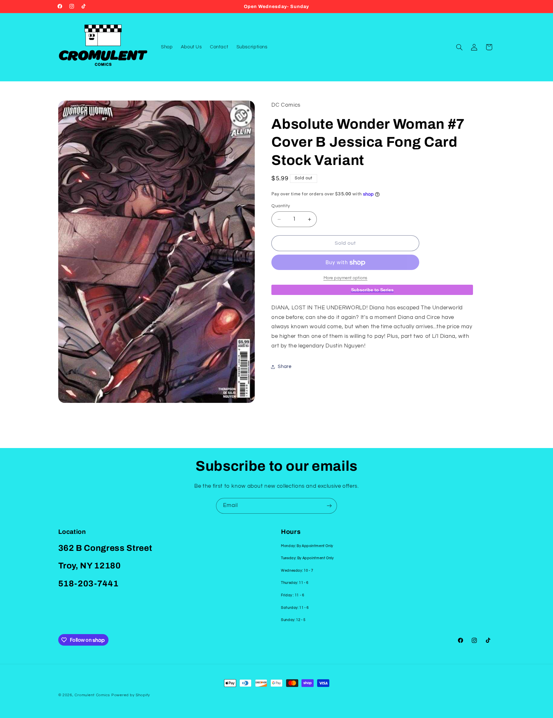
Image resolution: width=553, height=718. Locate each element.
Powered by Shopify (130, 695)
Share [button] (284, 366)
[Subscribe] (329, 506)
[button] (459, 47)
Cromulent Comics (92, 695)
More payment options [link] (346, 278)
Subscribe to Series (372, 290)
